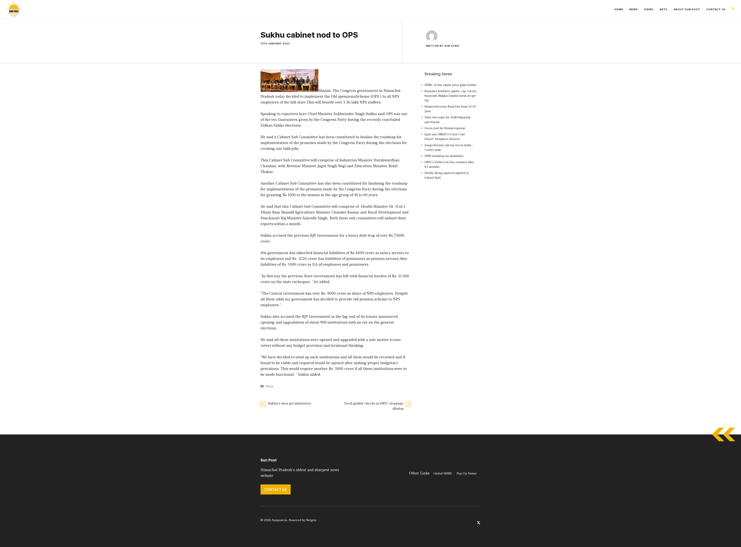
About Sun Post (687, 9)
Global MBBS (442, 473)
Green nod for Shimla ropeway (445, 128)
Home (618, 9)
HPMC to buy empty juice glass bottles (450, 85)
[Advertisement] (452, 253)
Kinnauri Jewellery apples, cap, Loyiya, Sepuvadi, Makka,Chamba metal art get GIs (451, 95)
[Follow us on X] (733, 9)
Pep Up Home (467, 473)
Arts (663, 9)
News (633, 9)
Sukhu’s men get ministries (289, 403)
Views (648, 9)
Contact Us (716, 9)
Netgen (311, 520)
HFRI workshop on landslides (444, 156)
